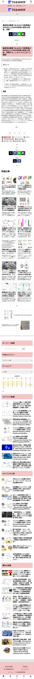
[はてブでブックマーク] (28, 516)
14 (21, 383)
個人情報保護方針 (9, 669)
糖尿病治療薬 (18, 141)
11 (8, 383)
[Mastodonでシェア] (13, 511)
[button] (23, 34)
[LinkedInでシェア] (20, 520)
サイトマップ (25, 669)
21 (21, 384)
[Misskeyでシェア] (28, 511)
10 (3, 383)
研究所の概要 (9, 666)
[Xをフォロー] (15, 161)
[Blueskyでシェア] (20, 511)
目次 (16, 40)
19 (12, 384)
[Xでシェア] (11, 34)
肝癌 (25, 141)
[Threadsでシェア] (13, 516)
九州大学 (27, 137)
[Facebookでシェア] (15, 34)
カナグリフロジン (18, 137)
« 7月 (2, 391)
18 (8, 384)
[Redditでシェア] (20, 516)
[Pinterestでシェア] (13, 520)
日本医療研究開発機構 (8, 139)
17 (3, 384)
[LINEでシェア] (19, 34)
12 (12, 383)
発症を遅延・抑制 (7, 141)
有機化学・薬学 (7, 137)
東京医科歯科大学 (21, 139)
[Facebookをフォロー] (19, 161)
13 (17, 383)
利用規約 (25, 666)
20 (17, 384)
